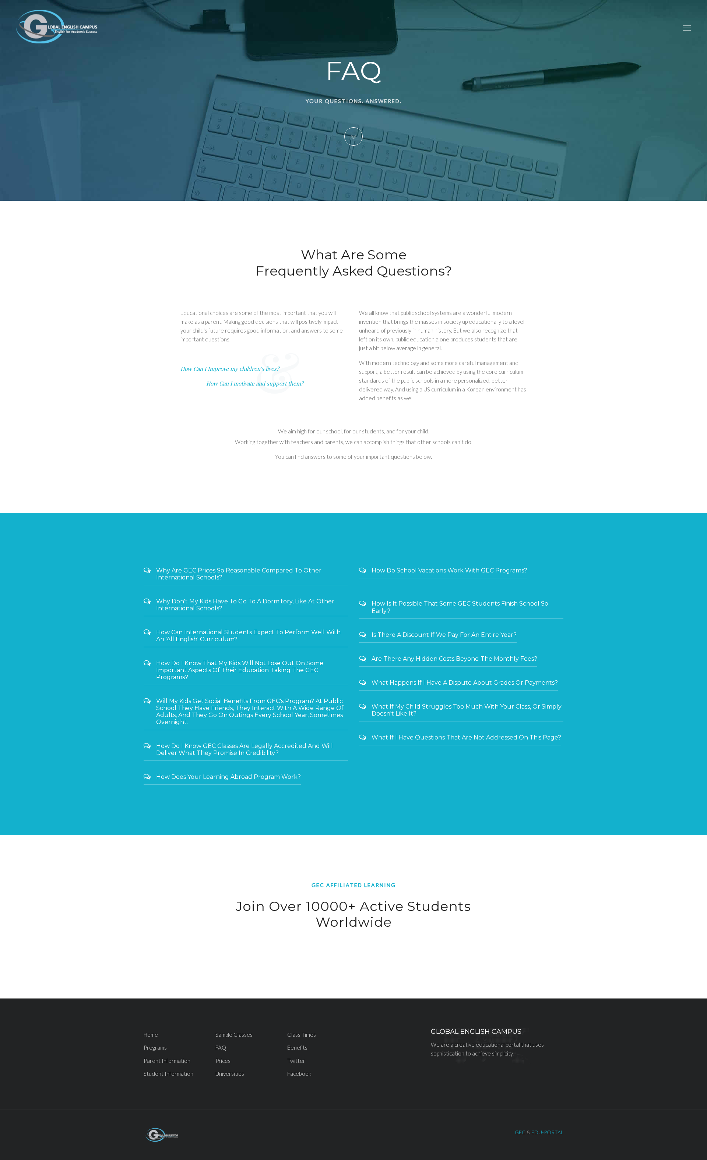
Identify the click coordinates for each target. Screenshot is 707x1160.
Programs (155, 1047)
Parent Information (167, 1060)
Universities (229, 1073)
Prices (223, 1060)
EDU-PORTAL (547, 1132)
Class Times (301, 1034)
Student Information (168, 1073)
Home (151, 1034)
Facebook (299, 1073)
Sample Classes (234, 1034)
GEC (520, 1132)
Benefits (297, 1047)
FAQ (220, 1047)
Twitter (296, 1060)
